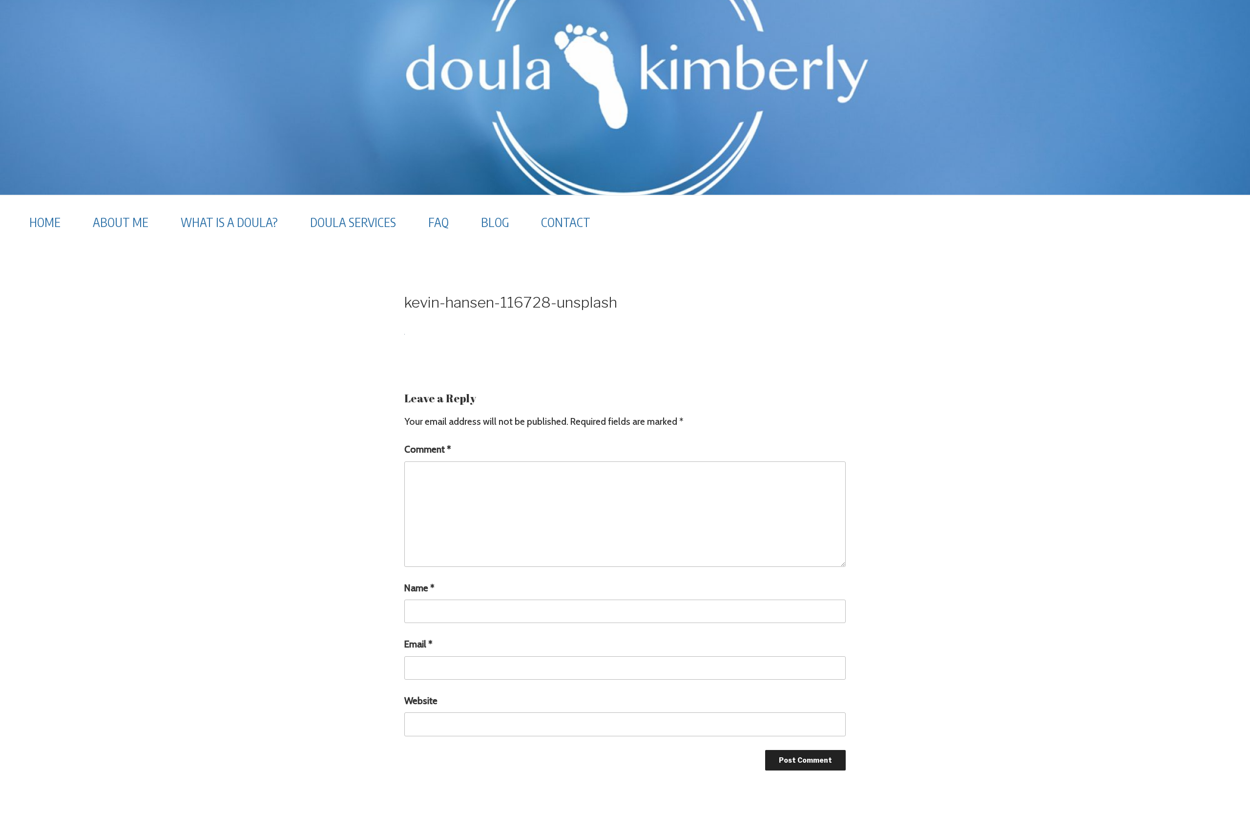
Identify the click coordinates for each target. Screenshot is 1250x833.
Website (421, 701)
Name (419, 588)
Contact (565, 222)
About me (120, 222)
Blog (495, 222)
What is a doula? (229, 222)
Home (45, 222)
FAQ (438, 222)
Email (418, 644)
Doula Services (353, 222)
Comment (427, 449)
